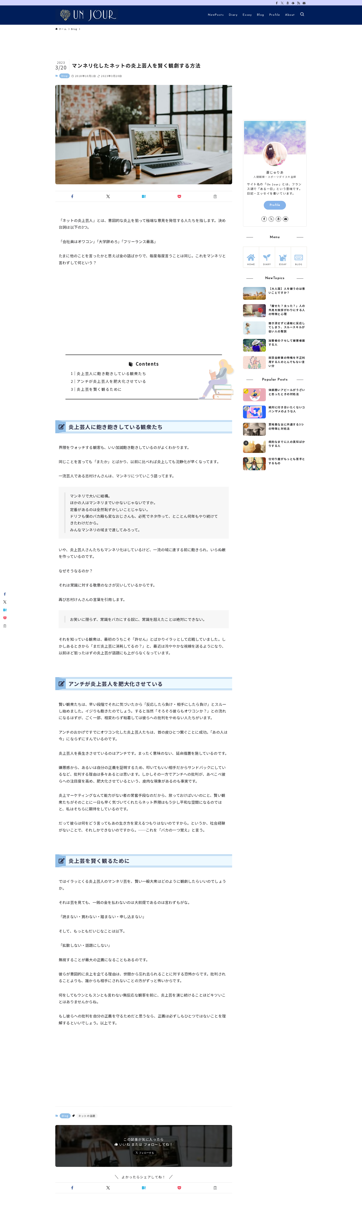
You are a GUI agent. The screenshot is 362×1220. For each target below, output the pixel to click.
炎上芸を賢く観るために (99, 389)
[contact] (304, 3)
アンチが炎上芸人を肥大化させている (111, 381)
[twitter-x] (282, 3)
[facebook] (276, 3)
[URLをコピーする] (215, 196)
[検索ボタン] (302, 15)
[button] (72, 196)
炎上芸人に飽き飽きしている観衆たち (111, 373)
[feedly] (293, 3)
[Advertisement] (144, 310)
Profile (275, 205)
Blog (64, 75)
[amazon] (287, 3)
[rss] (298, 3)
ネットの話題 (87, 1115)
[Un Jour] (86, 15)
